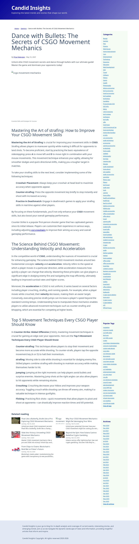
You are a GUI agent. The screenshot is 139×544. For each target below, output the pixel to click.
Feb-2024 (106, 473)
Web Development (108, 67)
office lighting (107, 287)
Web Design (106, 49)
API (104, 305)
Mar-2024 (106, 426)
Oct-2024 (106, 446)
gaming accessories (109, 146)
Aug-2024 (106, 439)
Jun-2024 (105, 431)
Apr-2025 (106, 494)
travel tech (106, 284)
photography (107, 156)
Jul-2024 (105, 441)
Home (17, 28)
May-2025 (106, 499)
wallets (105, 282)
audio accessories (108, 174)
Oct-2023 (106, 467)
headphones (107, 274)
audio (105, 250)
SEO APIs (106, 106)
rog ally (105, 377)
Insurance (106, 62)
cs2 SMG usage (108, 338)
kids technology (108, 237)
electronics (106, 290)
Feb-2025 (106, 491)
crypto (105, 341)
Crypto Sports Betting (109, 295)
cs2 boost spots (108, 395)
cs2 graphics (107, 401)
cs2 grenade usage (109, 359)
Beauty (105, 38)
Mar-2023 (106, 436)
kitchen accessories (109, 248)
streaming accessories (110, 224)
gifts (104, 122)
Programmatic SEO (109, 104)
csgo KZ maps (107, 382)
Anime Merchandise (109, 133)
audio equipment (108, 167)
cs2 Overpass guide (109, 354)
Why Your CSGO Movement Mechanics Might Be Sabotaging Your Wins (81, 419)
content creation (108, 269)
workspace (106, 117)
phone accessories (108, 88)
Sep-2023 (106, 460)
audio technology (108, 140)
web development (108, 385)
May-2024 (106, 454)
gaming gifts (107, 222)
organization (107, 276)
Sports (105, 80)
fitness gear (106, 180)
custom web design (109, 348)
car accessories (108, 138)
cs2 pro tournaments (109, 393)
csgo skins (106, 351)
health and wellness (109, 198)
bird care (106, 335)
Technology (106, 59)
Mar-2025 (106, 496)
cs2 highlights (107, 369)
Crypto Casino (107, 300)
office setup (106, 261)
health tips (106, 201)
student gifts (107, 227)
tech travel (106, 185)
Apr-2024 (106, 486)
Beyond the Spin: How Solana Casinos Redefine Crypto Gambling (81, 433)
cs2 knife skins (107, 333)
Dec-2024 (106, 428)
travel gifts (106, 229)
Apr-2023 (106, 470)
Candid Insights (31, 7)
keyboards (106, 292)
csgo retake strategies (110, 364)
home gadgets (107, 258)
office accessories (108, 263)
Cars (104, 54)
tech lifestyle (107, 279)
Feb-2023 (106, 465)
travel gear (106, 125)
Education (106, 65)
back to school (107, 203)
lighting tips (106, 208)
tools (104, 190)
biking (105, 109)
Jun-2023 (105, 457)
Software (106, 75)
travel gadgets (107, 235)
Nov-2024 (106, 449)
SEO (104, 70)
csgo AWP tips (107, 388)
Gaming (23, 28)
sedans (105, 367)
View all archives (108, 504)
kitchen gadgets (108, 253)
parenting (106, 177)
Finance (105, 46)
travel (105, 219)
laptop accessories (108, 206)
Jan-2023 (105, 483)
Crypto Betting (107, 303)
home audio (106, 151)
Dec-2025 (106, 501)
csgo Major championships (111, 343)
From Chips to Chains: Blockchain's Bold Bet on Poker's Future (36, 447)
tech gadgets (107, 96)
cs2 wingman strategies (110, 380)
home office (106, 195)
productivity (106, 148)
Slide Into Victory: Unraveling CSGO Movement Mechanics (36, 433)
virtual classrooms (108, 398)
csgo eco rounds (108, 330)
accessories (106, 143)
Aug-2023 (106, 480)
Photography (107, 86)
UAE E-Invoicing (108, 112)
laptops (105, 256)
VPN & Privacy (107, 308)
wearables (106, 232)
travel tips (106, 266)
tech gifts (106, 120)
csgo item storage (108, 361)
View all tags (107, 406)
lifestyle (105, 164)
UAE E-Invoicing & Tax (109, 127)
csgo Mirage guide (108, 403)
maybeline (106, 327)
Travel (105, 72)
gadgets (105, 154)
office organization (108, 214)
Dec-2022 (106, 488)
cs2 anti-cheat (107, 375)
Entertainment (107, 57)
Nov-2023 (106, 444)
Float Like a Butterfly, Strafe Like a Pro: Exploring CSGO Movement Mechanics (37, 419)
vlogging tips (107, 242)
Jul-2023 (105, 478)
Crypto (105, 245)
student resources (108, 240)
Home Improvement (109, 52)
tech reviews (107, 114)
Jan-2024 (105, 462)
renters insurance (108, 390)
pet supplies (106, 172)
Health (105, 83)
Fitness (105, 78)
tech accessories (108, 91)
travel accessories (108, 93)
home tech (106, 297)
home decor (106, 169)
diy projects (106, 356)
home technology (108, 130)
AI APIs (105, 135)
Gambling (106, 101)
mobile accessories (109, 211)
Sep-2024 (106, 475)
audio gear (106, 188)
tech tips (105, 159)
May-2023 (106, 433)
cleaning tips (107, 161)
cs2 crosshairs (38, 230)
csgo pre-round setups (110, 346)
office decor (106, 216)
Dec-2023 (106, 452)
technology (106, 99)
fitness (105, 182)
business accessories (109, 271)
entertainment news (109, 372)
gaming (105, 193)
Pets (104, 44)
